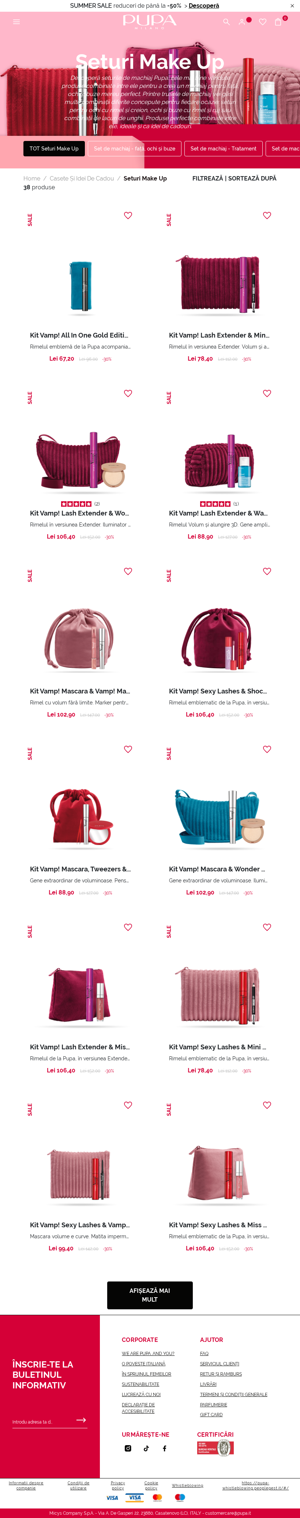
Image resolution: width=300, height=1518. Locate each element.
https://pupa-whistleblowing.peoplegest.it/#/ (255, 1485)
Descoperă (204, 5)
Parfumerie (213, 1404)
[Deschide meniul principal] (16, 22)
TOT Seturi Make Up (54, 149)
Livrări (208, 1384)
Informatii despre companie (26, 1485)
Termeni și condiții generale (233, 1394)
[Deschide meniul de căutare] (226, 22)
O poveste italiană (143, 1363)
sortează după (252, 178)
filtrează (207, 178)
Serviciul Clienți (219, 1363)
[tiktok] (149, 1448)
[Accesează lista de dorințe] (262, 22)
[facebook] (167, 1448)
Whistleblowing (187, 1486)
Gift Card (211, 1414)
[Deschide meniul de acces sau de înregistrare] (244, 22)
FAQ (204, 1353)
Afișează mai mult (150, 1295)
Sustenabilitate (140, 1384)
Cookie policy (151, 1485)
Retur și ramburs (221, 1374)
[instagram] (131, 1448)
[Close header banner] (292, 6)
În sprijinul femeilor (146, 1374)
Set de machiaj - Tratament (223, 149)
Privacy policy (118, 1485)
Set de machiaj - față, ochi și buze (134, 149)
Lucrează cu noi (141, 1394)
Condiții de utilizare (79, 1485)
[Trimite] (81, 1418)
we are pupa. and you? (148, 1353)
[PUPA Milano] (150, 21)
